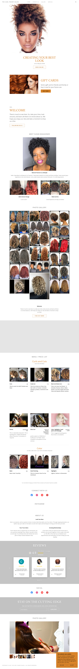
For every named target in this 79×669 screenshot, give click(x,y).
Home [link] (28, 1)
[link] (10, 2)
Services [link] (50, 1)
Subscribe (54, 609)
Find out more (39, 315)
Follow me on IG (17, 125)
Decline (62, 665)
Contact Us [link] (36, 1)
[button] (76, 2)
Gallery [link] (43, 1)
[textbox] (33, 609)
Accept (72, 665)
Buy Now (46, 91)
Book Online (40, 67)
